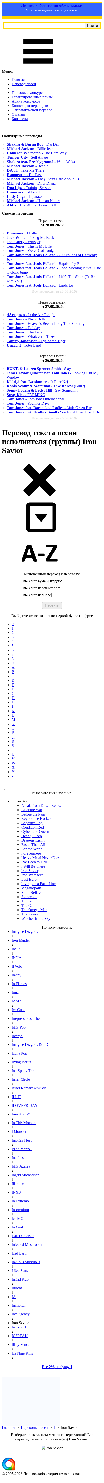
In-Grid (17, 1227)
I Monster (19, 1131)
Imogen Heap (22, 1140)
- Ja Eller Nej (37, 382)
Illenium (18, 1184)
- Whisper (23, 242)
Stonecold (29, 897)
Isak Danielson (23, 1236)
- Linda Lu (40, 285)
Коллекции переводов (30, 106)
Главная (18, 80)
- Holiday (23, 328)
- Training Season (29, 188)
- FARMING (26, 395)
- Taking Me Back (30, 237)
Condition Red (32, 827)
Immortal (18, 1305)
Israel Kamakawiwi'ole (29, 1088)
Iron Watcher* (32, 875)
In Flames (19, 984)
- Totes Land (24, 345)
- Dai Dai (33, 144)
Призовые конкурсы (28, 93)
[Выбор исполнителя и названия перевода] (39, 495)
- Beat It (27, 166)
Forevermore (31, 853)
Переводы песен (34, 1428)
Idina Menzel (22, 1149)
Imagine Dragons (25, 932)
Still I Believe (31, 892)
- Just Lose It (24, 192)
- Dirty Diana (31, 183)
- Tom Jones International (35, 399)
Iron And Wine (23, 1114)
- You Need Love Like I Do (53, 412)
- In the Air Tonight (31, 315)
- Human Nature (33, 201)
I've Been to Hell (34, 862)
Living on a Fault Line (38, 884)
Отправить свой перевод (32, 110)
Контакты (20, 119)
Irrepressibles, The (26, 1018)
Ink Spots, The (23, 1071)
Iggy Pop (19, 1027)
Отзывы (18, 114)
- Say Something (42, 390)
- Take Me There (25, 170)
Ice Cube (18, 1010)
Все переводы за (54, 291)
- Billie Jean (30, 149)
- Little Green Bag (49, 408)
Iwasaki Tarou (22, 1327)
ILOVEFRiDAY (25, 1105)
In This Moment (24, 1123)
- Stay (39, 369)
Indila (16, 949)
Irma (15, 992)
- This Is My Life (29, 246)
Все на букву (57, 1367)
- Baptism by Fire (45, 264)
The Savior (29, 914)
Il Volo (17, 966)
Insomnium (20, 1210)
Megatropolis (31, 888)
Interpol (17, 1036)
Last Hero (29, 879)
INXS (16, 1192)
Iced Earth (19, 1253)
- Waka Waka (41, 162)
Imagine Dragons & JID (30, 1045)
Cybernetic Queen (35, 832)
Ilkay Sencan (21, 1344)
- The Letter (25, 332)
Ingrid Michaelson (25, 1175)
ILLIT (16, 1097)
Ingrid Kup (20, 1279)
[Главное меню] (38, 67)
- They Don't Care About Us (43, 179)
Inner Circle (21, 1079)
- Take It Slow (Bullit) (46, 386)
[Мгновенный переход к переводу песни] (39, 532)
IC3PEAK (20, 1336)
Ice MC (17, 1218)
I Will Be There (33, 866)
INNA (17, 958)
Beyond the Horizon (36, 818)
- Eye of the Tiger (36, 341)
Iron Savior (29, 871)
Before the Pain (33, 814)
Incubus (18, 1158)
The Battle (29, 901)
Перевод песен (24, 84)
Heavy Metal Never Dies (40, 858)
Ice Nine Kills (22, 1353)
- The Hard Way (37, 153)
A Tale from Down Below (41, 805)
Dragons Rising (33, 840)
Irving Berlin (21, 1062)
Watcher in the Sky (35, 918)
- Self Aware (27, 157)
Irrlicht (17, 1288)
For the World (32, 849)
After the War (31, 810)
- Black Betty (26, 319)
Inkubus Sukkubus (26, 1262)
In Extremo (20, 1201)
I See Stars (20, 1271)
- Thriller (22, 233)
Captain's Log (32, 823)
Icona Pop (19, 1053)
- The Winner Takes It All (31, 205)
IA (14, 1297)
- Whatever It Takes (31, 336)
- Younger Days (28, 403)
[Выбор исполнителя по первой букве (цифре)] (39, 570)
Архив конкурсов (26, 101)
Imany (16, 975)
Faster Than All (33, 845)
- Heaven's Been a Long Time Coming (45, 323)
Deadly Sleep (31, 836)
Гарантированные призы (32, 97)
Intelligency (21, 1314)
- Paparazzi (25, 196)
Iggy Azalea (21, 1166)
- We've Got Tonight (32, 250)
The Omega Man (34, 910)
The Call (28, 905)
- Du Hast (24, 175)
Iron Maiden (21, 940)
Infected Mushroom (27, 1244)
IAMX (17, 1001)
